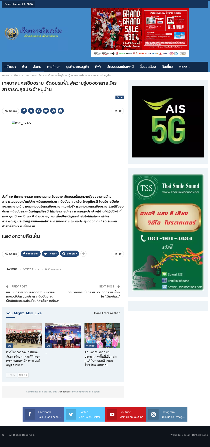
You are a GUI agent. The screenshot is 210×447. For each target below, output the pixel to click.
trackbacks (64, 391)
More (183, 66)
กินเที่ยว (167, 66)
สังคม (37, 66)
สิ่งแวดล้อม (148, 66)
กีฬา (98, 66)
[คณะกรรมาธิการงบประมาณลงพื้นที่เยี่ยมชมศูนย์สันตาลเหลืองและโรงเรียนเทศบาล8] (102, 335)
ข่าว (24, 66)
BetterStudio (200, 435)
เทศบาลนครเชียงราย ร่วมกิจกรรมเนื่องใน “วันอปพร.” (93, 294)
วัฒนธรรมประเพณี (120, 66)
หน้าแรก (10, 66)
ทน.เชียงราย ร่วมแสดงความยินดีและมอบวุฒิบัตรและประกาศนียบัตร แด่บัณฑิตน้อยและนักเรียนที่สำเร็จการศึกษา (32, 296)
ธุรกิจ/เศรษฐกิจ (77, 66)
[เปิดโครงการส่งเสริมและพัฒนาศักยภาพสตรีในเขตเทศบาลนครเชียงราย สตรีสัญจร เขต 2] (24, 335)
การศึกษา (53, 66)
